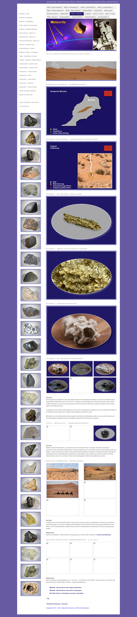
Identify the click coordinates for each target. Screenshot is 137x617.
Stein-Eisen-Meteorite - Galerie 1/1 (29, 41)
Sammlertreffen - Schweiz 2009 (28, 64)
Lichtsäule (88, 14)
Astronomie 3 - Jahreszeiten (27, 79)
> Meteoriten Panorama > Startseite (57, 604)
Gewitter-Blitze (64, 14)
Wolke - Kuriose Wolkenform (55, 10)
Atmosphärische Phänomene (27, 98)
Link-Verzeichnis (24, 106)
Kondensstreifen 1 (65, 17)
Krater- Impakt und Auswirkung (28, 25)
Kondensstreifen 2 (77, 17)
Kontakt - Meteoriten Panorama (61, 1)
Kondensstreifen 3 (90, 17)
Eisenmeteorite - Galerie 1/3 (27, 33)
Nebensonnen (108, 10)
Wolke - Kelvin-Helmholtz (54, 7)
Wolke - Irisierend (52, 17)
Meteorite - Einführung (25, 17)
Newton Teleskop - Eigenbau (27, 91)
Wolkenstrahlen (87, 10)
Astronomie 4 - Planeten (26, 83)
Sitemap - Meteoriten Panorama (109, 1)
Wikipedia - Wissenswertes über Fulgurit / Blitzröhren (65, 587)
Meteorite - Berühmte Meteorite (28, 29)
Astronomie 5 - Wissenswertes (28, 87)
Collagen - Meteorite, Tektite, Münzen (30, 60)
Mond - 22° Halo (110, 14)
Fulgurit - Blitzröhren (77, 14)
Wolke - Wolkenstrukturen (73, 10)
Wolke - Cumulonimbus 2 (88, 7)
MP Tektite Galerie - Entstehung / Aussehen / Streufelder (66, 593)
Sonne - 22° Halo (98, 14)
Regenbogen (98, 10)
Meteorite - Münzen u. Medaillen (28, 52)
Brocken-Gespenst (52, 14)
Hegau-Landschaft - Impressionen (29, 102)
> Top (47, 598)
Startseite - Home (24, 14)
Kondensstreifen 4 (103, 17)
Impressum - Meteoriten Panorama (79, 1)
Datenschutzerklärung (94, 1)
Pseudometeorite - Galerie (27, 48)
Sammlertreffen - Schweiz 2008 (28, 67)
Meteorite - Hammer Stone (27, 44)
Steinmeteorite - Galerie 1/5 (27, 37)
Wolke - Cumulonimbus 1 (71, 7)
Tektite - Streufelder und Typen (28, 56)
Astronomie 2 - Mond (25, 75)
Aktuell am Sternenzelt (25, 94)
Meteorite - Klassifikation (26, 21)
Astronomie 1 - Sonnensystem (28, 71)
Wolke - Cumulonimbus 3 (105, 7)
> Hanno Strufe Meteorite (103, 535)
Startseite (49, 1)
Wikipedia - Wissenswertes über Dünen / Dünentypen (65, 590)
